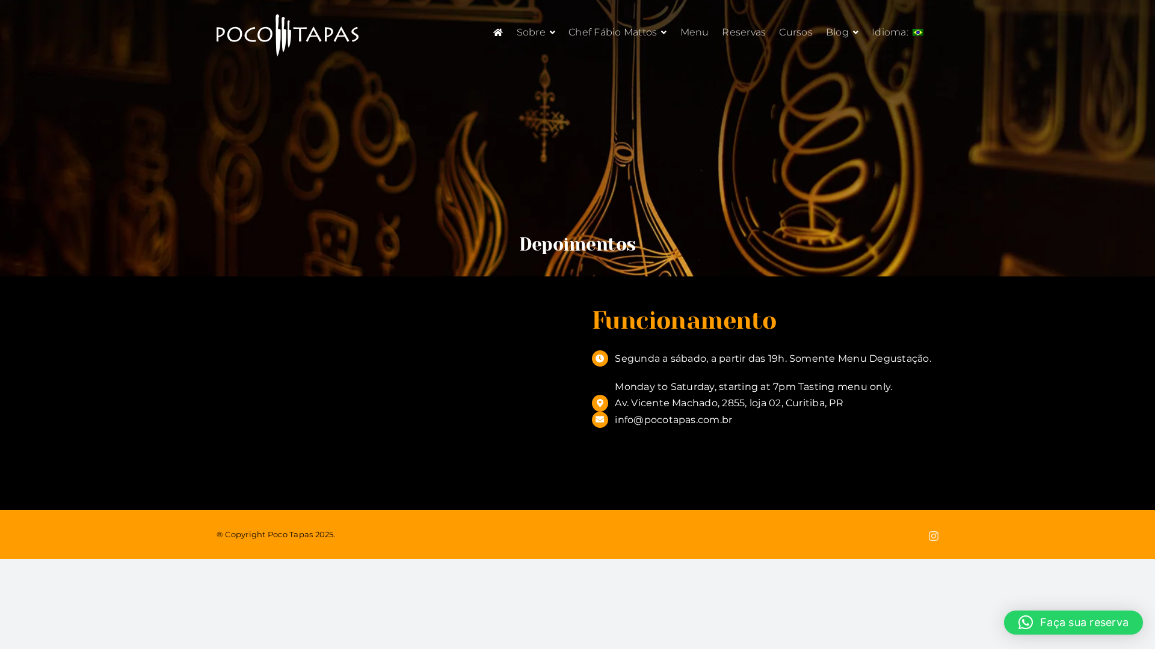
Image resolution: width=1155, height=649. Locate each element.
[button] (1073, 623)
